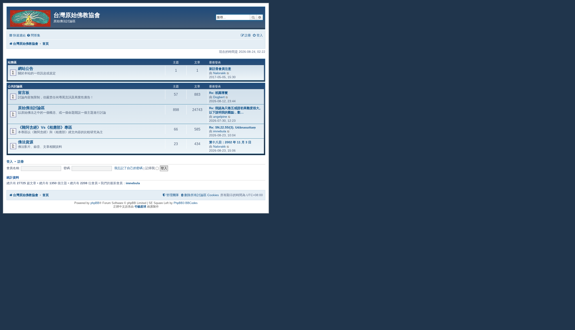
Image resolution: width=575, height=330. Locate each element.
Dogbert (219, 97)
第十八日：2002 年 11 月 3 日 (230, 142)
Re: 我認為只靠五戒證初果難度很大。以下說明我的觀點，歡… (235, 110)
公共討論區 (15, 86)
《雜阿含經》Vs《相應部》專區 (45, 127)
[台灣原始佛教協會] (30, 17)
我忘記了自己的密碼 (128, 168)
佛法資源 (25, 142)
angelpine (220, 116)
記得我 (150, 168)
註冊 (21, 161)
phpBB (95, 203)
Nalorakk (219, 73)
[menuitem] (33, 35)
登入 (10, 161)
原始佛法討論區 (31, 108)
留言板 (23, 92)
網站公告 (25, 68)
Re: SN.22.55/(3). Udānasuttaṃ (232, 127)
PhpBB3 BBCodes (186, 203)
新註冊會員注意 (220, 69)
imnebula (219, 131)
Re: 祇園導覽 (218, 93)
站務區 (12, 62)
